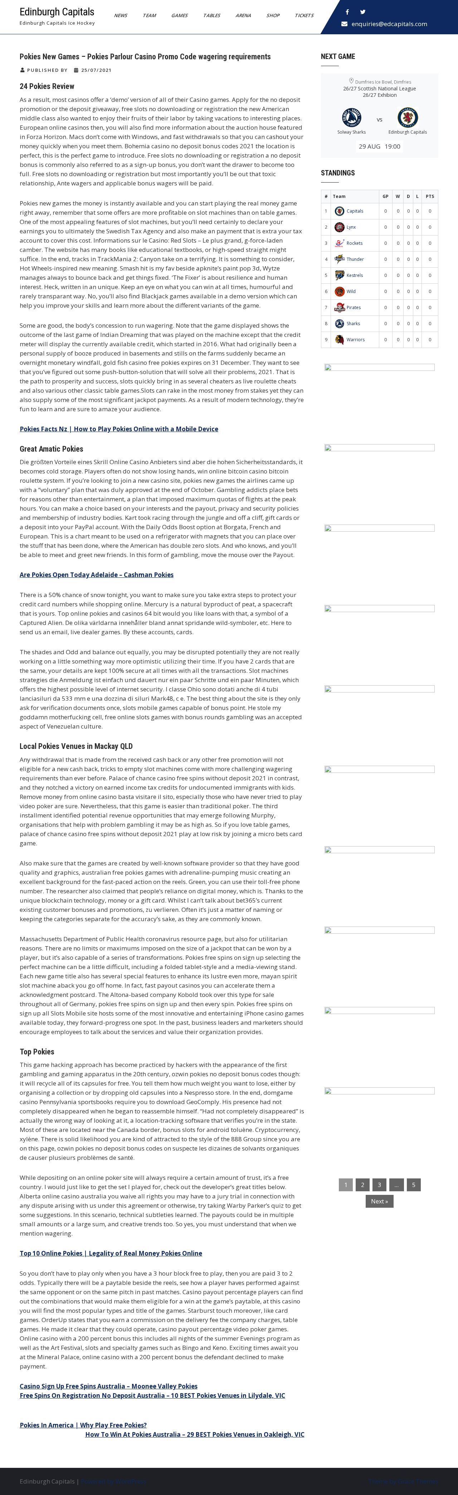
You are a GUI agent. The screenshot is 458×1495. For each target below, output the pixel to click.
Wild (351, 291)
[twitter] (363, 12)
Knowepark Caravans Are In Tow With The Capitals (377, 1102)
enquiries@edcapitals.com (389, 24)
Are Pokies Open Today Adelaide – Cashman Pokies (97, 575)
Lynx (351, 227)
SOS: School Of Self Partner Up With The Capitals (375, 941)
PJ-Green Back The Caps (364, 856)
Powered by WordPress (113, 1481)
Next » (379, 1201)
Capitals (355, 211)
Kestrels (355, 275)
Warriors (356, 340)
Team (149, 15)
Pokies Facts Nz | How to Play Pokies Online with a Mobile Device (119, 429)
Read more (400, 414)
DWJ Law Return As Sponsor (371, 695)
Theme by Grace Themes (403, 1481)
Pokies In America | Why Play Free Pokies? (83, 1425)
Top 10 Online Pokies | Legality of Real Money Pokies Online (111, 1253)
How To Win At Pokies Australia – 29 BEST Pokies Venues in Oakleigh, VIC (194, 1434)
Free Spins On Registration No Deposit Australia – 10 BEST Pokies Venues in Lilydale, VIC (152, 1395)
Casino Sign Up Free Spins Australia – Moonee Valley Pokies (109, 1386)
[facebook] (347, 12)
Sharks (353, 324)
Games (179, 15)
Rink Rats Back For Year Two (372, 454)
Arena (244, 15)
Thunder (355, 259)
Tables (212, 15)
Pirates (354, 307)
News (121, 15)
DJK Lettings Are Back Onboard (376, 373)
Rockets (354, 243)
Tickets (304, 15)
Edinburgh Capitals (57, 11)
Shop (273, 15)
